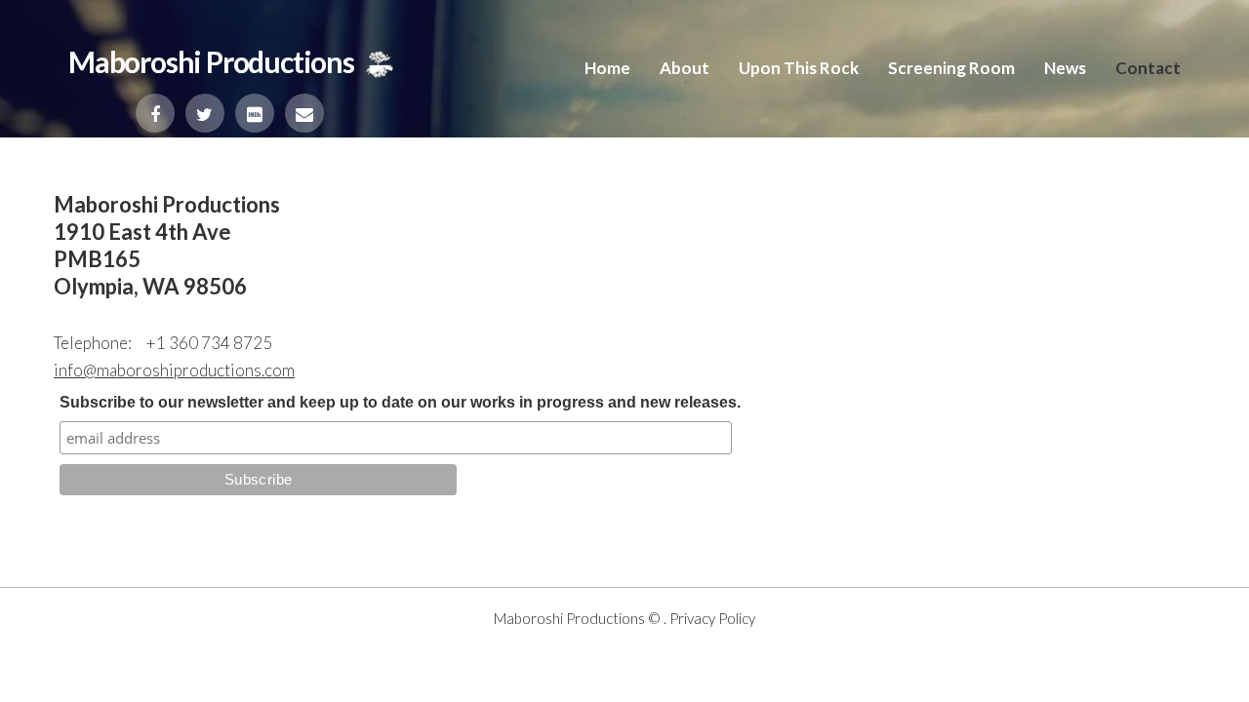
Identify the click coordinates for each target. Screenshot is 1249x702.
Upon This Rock (799, 67)
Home (607, 67)
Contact (1148, 67)
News (1065, 67)
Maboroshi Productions (569, 618)
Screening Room (951, 67)
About (684, 67)
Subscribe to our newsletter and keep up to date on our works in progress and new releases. (400, 402)
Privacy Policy (712, 618)
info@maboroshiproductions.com (174, 370)
